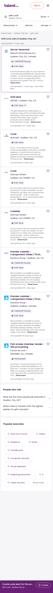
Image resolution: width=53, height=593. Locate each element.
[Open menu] (48, 5)
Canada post (16, 450)
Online (42, 434)
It (42, 474)
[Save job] (48, 49)
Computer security (19, 458)
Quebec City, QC (21, 33)
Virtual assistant (18, 466)
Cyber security (17, 482)
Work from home (18, 434)
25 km (43, 16)
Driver (34, 442)
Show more (15, 83)
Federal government (20, 474)
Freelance (15, 442)
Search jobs (6, 33)
